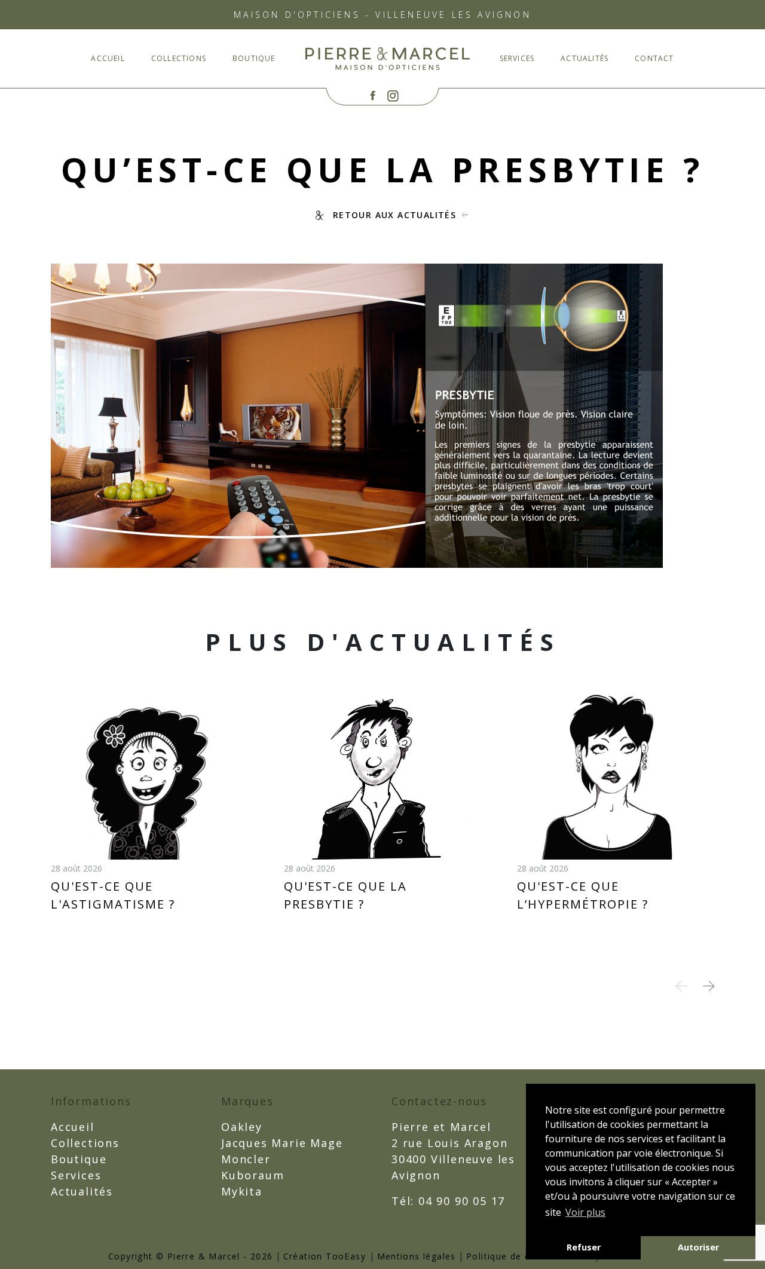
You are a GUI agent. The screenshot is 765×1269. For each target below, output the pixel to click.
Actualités (584, 58)
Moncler (246, 1159)
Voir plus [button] (585, 1212)
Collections (178, 58)
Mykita (241, 1191)
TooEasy (346, 1256)
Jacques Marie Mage (281, 1143)
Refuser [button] (584, 1247)
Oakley (241, 1127)
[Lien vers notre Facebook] (372, 96)
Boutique (254, 58)
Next (708, 986)
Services (517, 58)
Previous (681, 986)
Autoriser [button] (698, 1247)
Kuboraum (252, 1175)
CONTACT (654, 58)
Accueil (107, 58)
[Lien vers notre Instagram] (393, 96)
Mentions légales (416, 1256)
